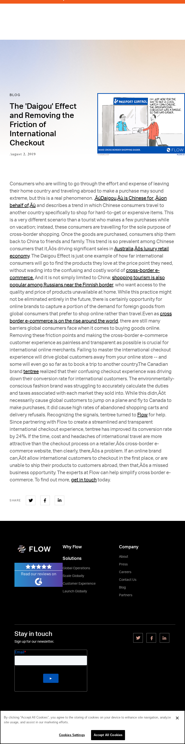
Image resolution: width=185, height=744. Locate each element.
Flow (142, 415)
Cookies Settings (72, 735)
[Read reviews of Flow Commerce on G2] (38, 574)
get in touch (84, 480)
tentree (31, 371)
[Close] (177, 718)
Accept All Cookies (108, 735)
